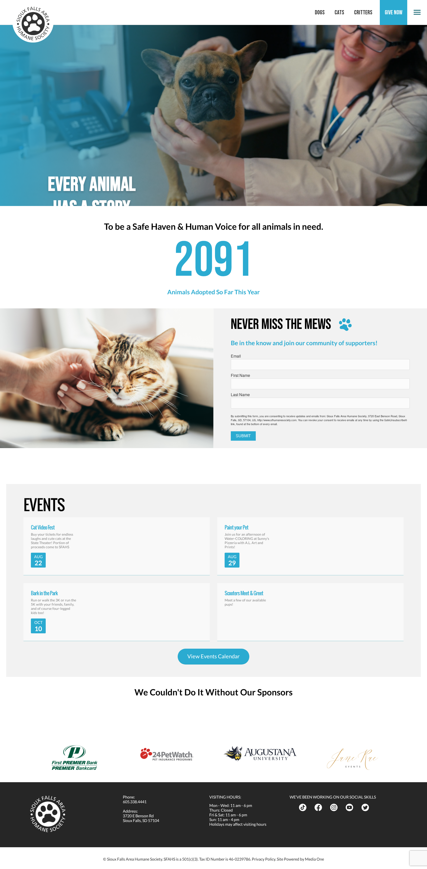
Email (236, 356)
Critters (363, 12)
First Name (240, 375)
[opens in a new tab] (305, 807)
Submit (243, 436)
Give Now (393, 12)
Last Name (240, 394)
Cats (339, 12)
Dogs (320, 12)
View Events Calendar (213, 656)
